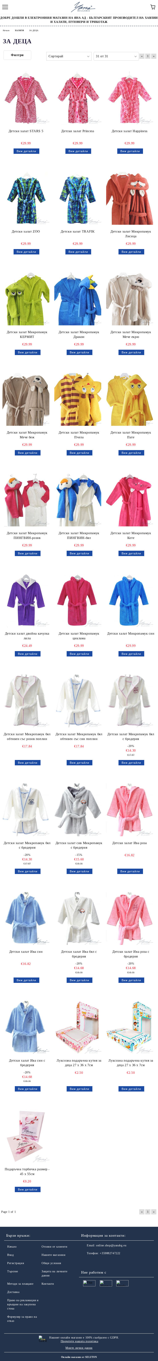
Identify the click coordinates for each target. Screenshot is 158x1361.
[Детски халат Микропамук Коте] (129, 500)
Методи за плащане (20, 1283)
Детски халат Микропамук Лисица (130, 234)
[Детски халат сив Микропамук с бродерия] (77, 810)
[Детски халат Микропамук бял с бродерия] (129, 701)
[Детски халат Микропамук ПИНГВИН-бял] (77, 500)
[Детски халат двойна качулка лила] (25, 600)
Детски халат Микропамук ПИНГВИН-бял (79, 535)
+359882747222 (110, 1253)
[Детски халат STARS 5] (25, 98)
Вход (10, 1254)
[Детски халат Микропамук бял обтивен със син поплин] (77, 701)
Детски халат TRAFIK (78, 231)
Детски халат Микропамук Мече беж (27, 435)
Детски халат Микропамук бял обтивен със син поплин (79, 736)
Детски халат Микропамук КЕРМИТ (27, 334)
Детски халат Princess (77, 131)
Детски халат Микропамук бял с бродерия (130, 736)
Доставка (13, 1292)
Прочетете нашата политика (79, 1341)
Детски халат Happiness (130, 131)
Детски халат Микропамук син (130, 633)
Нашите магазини (53, 1254)
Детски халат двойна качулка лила (27, 636)
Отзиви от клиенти (54, 1246)
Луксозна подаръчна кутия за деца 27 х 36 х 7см (79, 1063)
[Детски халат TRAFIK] (77, 198)
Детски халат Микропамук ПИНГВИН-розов (27, 535)
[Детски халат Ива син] (25, 918)
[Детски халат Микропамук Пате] (129, 399)
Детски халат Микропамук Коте (130, 535)
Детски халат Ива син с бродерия (27, 1063)
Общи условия (51, 1263)
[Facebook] (86, 1261)
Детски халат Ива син (26, 951)
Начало (11, 1246)
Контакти (48, 1283)
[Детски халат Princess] (77, 98)
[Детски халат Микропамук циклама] (77, 600)
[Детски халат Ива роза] (129, 810)
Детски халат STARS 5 (26, 131)
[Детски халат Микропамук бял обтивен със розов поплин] (25, 701)
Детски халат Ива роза (129, 843)
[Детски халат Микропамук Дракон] (77, 299)
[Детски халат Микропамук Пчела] (77, 399)
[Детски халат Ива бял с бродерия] (77, 918)
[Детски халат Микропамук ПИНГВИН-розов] (25, 500)
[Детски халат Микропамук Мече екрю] (129, 299)
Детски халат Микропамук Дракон (79, 334)
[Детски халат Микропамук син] (129, 600)
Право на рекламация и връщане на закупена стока (23, 1304)
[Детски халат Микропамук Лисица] (129, 198)
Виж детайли (26, 151)
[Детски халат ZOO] (25, 198)
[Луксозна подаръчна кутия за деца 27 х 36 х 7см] (77, 1027)
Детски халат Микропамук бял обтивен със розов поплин (27, 736)
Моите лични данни (79, 1347)
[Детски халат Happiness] (129, 98)
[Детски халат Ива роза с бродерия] (129, 918)
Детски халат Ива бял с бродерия (79, 954)
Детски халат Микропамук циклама (79, 636)
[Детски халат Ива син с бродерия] (25, 1027)
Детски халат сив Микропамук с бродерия (79, 845)
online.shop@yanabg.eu (111, 1245)
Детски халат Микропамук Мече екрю (130, 334)
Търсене (12, 1271)
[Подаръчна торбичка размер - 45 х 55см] (25, 1136)
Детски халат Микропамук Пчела (79, 435)
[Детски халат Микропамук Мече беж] (25, 399)
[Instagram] (95, 1261)
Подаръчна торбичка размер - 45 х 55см (27, 1171)
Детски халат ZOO (26, 231)
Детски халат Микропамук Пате (130, 435)
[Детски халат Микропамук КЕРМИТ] (25, 299)
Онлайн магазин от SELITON (79, 1357)
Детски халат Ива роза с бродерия (130, 954)
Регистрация (15, 1263)
